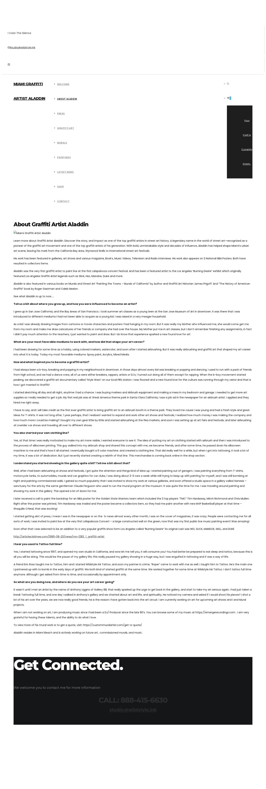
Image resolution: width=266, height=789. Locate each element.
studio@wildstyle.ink (22, 47)
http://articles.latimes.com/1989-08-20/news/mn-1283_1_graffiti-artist (59, 536)
